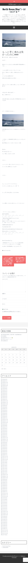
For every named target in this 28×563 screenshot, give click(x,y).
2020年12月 (5, 474)
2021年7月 (4, 464)
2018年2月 (4, 527)
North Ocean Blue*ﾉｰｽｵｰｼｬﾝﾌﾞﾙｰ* (14, 10)
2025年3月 (4, 396)
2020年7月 (4, 482)
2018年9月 (4, 516)
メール (4, 298)
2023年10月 (5, 422)
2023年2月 (4, 434)
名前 (3, 293)
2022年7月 (4, 445)
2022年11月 (5, 439)
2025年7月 (4, 390)
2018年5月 (4, 522)
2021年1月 (4, 473)
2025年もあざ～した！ (15, 4)
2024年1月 (4, 417)
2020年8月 (4, 480)
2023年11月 (5, 421)
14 (17, 357)
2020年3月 (4, 488)
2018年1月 (4, 528)
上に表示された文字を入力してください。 (11, 311)
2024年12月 (5, 400)
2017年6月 (4, 534)
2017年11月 (5, 531)
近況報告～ (4, 336)
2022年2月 (4, 453)
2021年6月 (4, 465)
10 (2, 357)
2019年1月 (4, 510)
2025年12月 (5, 382)
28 (17, 362)
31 (2, 365)
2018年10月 (5, 514)
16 (24, 357)
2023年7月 (4, 427)
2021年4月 (4, 468)
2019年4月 (4, 505)
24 (2, 362)
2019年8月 (4, 499)
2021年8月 (4, 462)
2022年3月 (4, 451)
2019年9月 (4, 497)
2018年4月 (4, 524)
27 (13, 362)
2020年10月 (5, 477)
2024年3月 (4, 414)
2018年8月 (4, 517)
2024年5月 (4, 411)
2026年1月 (4, 381)
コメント (4, 279)
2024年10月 (5, 404)
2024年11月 (5, 402)
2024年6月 (4, 410)
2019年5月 (4, 504)
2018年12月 (5, 511)
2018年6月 (4, 520)
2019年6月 (4, 502)
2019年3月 (4, 507)
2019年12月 (5, 493)
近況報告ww (5, 340)
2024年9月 (4, 405)
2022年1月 (4, 454)
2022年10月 (5, 440)
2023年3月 (4, 433)
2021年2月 (4, 471)
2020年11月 (5, 476)
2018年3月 (4, 525)
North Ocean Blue (14, 57)
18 (6, 360)
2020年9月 (4, 479)
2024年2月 (4, 416)
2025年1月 (4, 399)
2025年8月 (4, 388)
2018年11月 (5, 513)
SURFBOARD (5, 547)
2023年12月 (5, 419)
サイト (3, 304)
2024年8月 (4, 407)
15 (20, 357)
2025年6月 (4, 391)
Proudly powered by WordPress (10, 556)
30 (24, 362)
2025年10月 (5, 385)
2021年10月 (5, 459)
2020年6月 (4, 484)
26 (9, 362)
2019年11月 (5, 494)
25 (6, 362)
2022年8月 (4, 444)
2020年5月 (4, 485)
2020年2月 (4, 490)
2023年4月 (4, 431)
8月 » (5, 368)
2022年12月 (5, 437)
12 (9, 357)
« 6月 (2, 368)
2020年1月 (4, 491)
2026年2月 (4, 379)
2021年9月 (4, 461)
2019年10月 (5, 496)
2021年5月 (4, 467)
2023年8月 (4, 425)
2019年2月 (4, 508)
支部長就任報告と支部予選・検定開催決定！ (12, 334)
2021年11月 (5, 457)
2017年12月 (5, 530)
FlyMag (22, 556)
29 (20, 362)
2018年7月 (4, 519)
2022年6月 (4, 447)
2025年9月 (4, 387)
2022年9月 (4, 442)
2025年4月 (4, 394)
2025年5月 (4, 393)
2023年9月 (4, 424)
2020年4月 (4, 487)
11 (6, 357)
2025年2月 (4, 397)
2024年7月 (4, 408)
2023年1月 (4, 436)
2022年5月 (4, 448)
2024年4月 (4, 413)
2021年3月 (4, 470)
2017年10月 (5, 533)
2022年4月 (4, 450)
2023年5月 (4, 430)
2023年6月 (4, 428)
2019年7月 (4, 501)
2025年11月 (5, 384)
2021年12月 (5, 456)
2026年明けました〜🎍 (7, 337)
